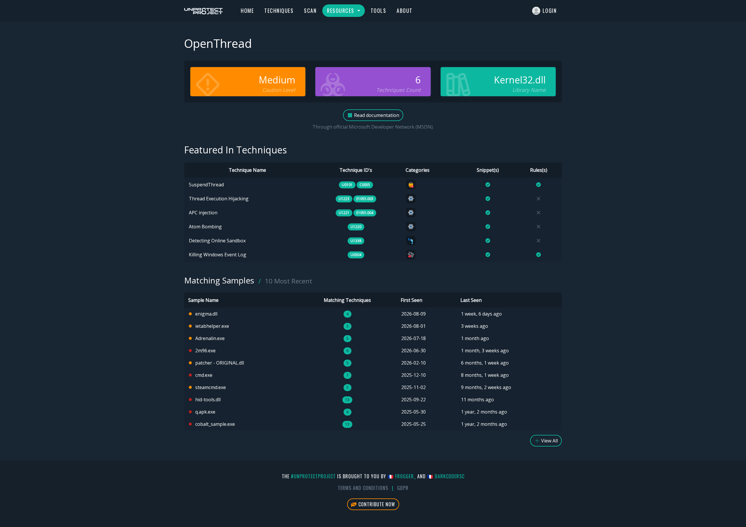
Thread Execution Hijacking (219, 198)
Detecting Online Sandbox (217, 240)
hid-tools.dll (208, 399)
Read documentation (376, 115)
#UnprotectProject (313, 476)
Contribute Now (376, 504)
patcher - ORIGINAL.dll (219, 363)
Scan (310, 10)
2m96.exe (205, 350)
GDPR (403, 487)
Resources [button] (341, 10)
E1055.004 (364, 212)
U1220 (356, 226)
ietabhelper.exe (212, 326)
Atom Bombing (205, 226)
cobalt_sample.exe (215, 424)
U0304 (356, 254)
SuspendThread (206, 184)
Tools (378, 10)
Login (550, 10)
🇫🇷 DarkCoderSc (446, 476)
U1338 (356, 240)
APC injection (203, 212)
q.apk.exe (205, 412)
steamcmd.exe (210, 387)
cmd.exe (203, 375)
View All (549, 440)
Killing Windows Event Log (217, 254)
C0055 (365, 184)
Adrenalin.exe (210, 338)
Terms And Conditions (363, 487)
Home (247, 10)
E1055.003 (364, 198)
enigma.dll (206, 314)
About (405, 10)
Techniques (278, 10)
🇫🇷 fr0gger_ (402, 476)
